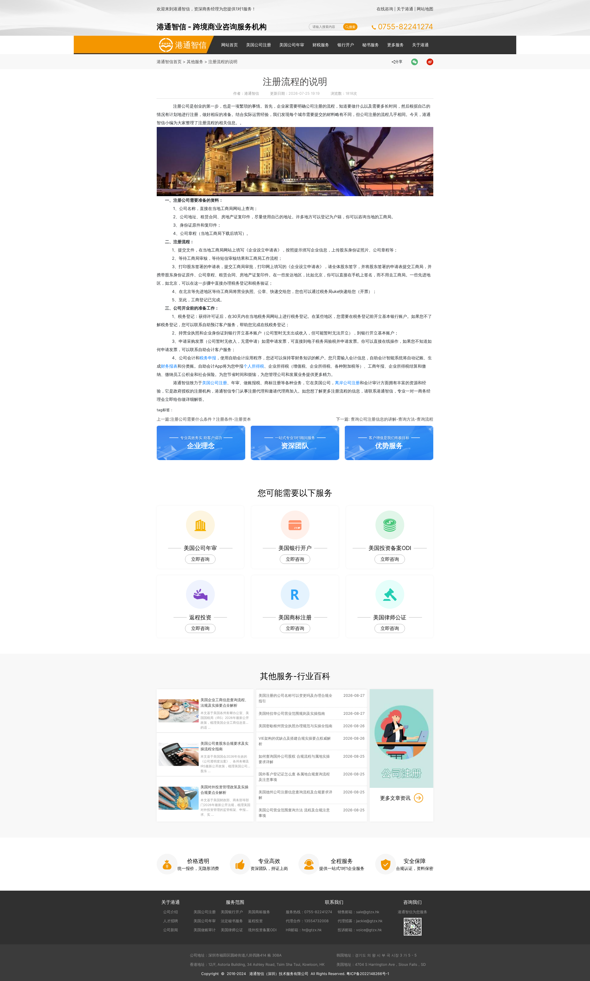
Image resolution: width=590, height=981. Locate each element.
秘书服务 (370, 44)
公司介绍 (170, 912)
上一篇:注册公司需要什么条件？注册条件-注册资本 (204, 419)
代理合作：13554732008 (307, 921)
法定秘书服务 (232, 921)
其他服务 (195, 61)
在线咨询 (385, 8)
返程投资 (255, 921)
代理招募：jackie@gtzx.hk (360, 921)
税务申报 (208, 357)
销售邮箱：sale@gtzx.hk (358, 912)
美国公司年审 (291, 44)
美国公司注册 (258, 44)
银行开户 (345, 44)
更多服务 (395, 44)
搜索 (352, 27)
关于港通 (405, 8)
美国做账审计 (205, 930)
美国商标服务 (259, 912)
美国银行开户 (232, 912)
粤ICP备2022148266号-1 (367, 973)
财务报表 (169, 366)
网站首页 (229, 44)
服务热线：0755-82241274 (309, 912)
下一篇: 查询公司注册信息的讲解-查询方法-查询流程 (384, 419)
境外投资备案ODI (262, 930)
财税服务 (321, 44)
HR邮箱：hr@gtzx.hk (304, 930)
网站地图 (425, 8)
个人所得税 (253, 366)
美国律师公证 (232, 930)
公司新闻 (170, 930)
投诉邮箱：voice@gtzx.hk (360, 930)
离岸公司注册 (347, 382)
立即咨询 (200, 559)
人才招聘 (170, 921)
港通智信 (190, 45)
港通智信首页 (169, 61)
